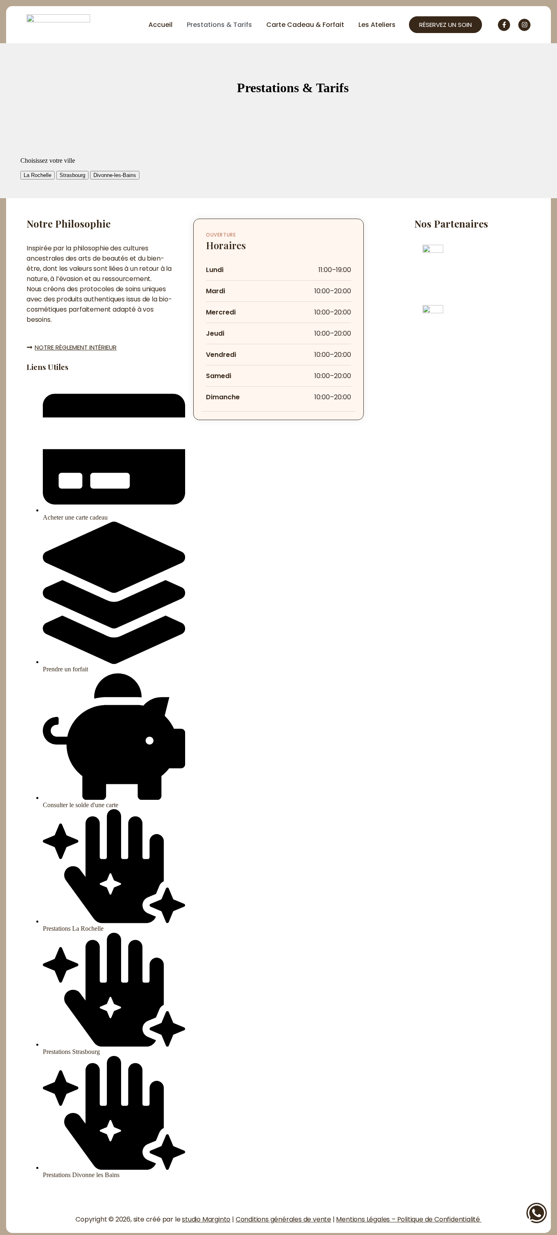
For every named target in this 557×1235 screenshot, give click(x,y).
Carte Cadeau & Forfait (305, 24)
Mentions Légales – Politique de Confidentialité (408, 1219)
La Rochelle (37, 175)
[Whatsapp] (536, 1213)
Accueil (160, 24)
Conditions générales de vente (283, 1219)
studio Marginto (206, 1219)
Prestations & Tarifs (219, 24)
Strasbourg (72, 175)
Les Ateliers (377, 24)
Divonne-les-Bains (114, 175)
